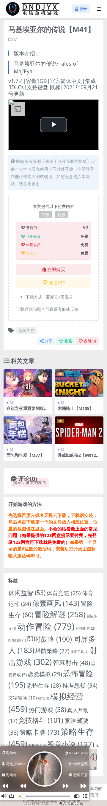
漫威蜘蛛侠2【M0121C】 (78, 457)
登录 (83, 9)
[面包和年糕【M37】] (28, 430)
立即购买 (56, 269)
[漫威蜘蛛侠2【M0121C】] (79, 430)
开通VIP (57, 282)
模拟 (43, 698)
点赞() (90, 341)
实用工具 (79, 652)
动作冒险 (46, 626)
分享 (48, 341)
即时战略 (49, 639)
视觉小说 (70, 744)
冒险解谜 (60, 614)
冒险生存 (26, 330)
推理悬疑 (79, 685)
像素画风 (55, 603)
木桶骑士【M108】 (76, 408)
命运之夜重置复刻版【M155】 (25, 410)
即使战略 (17, 640)
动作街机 (85, 628)
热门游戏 (47, 709)
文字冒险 (22, 697)
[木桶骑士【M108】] (79, 383)
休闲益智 (26, 593)
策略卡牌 (39, 732)
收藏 (68, 341)
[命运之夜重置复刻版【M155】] (28, 383)
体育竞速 (64, 593)
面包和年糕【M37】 (25, 455)
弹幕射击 (71, 662)
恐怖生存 (44, 685)
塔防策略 (52, 651)
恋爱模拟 (45, 674)
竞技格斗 (40, 720)
